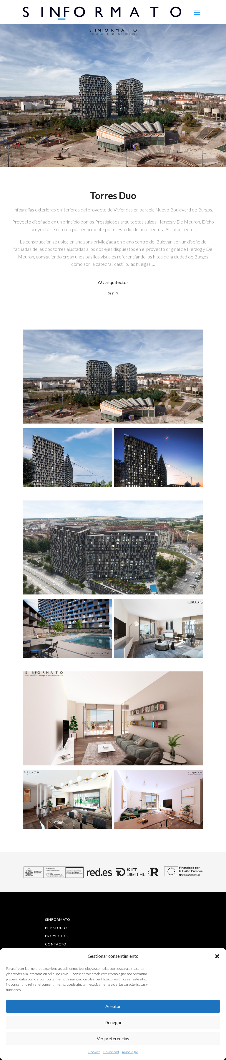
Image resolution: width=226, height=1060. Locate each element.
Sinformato (57, 919)
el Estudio (56, 927)
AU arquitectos (113, 282)
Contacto (56, 944)
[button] (217, 956)
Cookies (94, 1052)
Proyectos (56, 936)
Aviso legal (130, 1052)
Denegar (113, 1022)
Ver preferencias (113, 1038)
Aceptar (113, 1006)
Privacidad (111, 1052)
